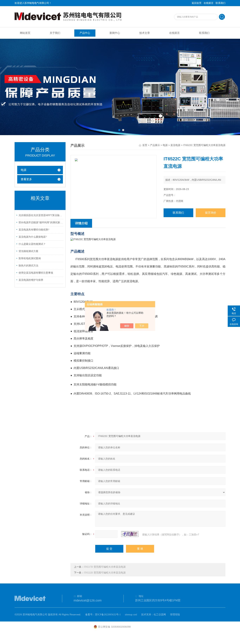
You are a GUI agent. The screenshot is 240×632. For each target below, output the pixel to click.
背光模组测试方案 (28, 251)
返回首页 (197, 3)
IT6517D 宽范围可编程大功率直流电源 (105, 567)
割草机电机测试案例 (30, 258)
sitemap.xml (131, 614)
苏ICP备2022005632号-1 (108, 614)
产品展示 (155, 145)
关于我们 (55, 33)
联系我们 (220, 3)
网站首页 (25, 33)
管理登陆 (175, 614)
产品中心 (85, 33)
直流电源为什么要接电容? (33, 237)
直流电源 (175, 145)
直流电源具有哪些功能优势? (34, 229)
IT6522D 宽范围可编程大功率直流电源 (105, 572)
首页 (144, 145)
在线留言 (208, 3)
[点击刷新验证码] (130, 534)
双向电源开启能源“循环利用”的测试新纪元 (41, 222)
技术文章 (144, 33)
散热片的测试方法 (28, 265)
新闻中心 (114, 33)
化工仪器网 (160, 614)
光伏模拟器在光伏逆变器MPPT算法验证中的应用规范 (41, 215)
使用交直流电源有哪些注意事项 (36, 272)
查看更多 (26, 179)
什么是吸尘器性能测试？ (32, 244)
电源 (23, 169)
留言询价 (210, 212)
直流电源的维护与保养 (31, 280)
